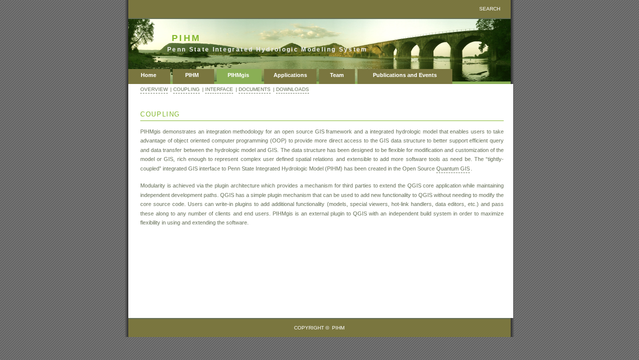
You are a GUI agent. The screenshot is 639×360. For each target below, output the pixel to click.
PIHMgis (239, 75)
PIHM (193, 75)
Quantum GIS (453, 169)
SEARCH (489, 9)
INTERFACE (219, 89)
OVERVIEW (154, 89)
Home (149, 75)
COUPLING (186, 89)
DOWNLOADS (292, 89)
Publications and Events (405, 75)
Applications (290, 75)
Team (336, 75)
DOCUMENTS (255, 89)
